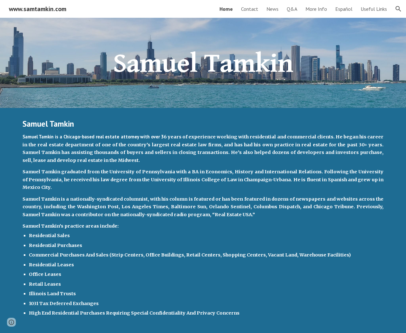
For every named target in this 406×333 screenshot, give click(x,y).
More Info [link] (316, 9)
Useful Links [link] (374, 9)
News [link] (272, 9)
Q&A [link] (292, 9)
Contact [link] (249, 9)
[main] (203, 63)
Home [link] (226, 9)
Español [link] (343, 9)
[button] (398, 9)
